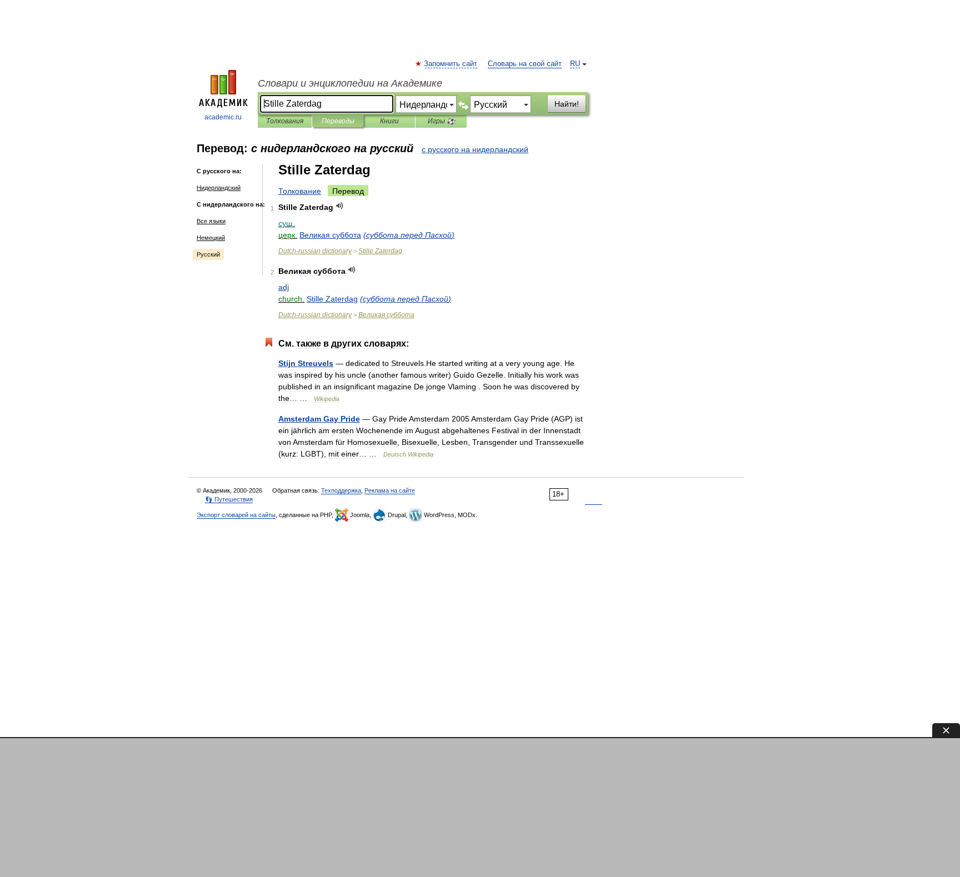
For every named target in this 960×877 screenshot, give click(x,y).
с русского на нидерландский (475, 149)
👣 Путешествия (229, 499)
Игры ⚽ (441, 121)
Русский (208, 254)
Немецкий (211, 237)
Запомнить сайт (451, 64)
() (408, 234)
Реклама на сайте (389, 490)
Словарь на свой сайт (525, 64)
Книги (389, 121)
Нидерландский (219, 187)
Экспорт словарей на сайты (236, 515)
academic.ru (223, 117)
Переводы (338, 121)
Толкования (284, 121)
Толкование (299, 191)
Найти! (566, 103)
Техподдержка (341, 490)
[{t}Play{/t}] (340, 206)
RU (575, 64)
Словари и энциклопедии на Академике (350, 83)
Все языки (211, 221)
